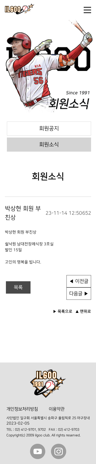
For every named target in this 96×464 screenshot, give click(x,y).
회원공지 (49, 128)
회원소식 (49, 144)
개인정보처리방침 (22, 409)
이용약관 (56, 409)
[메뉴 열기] (87, 10)
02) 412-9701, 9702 (30, 429)
